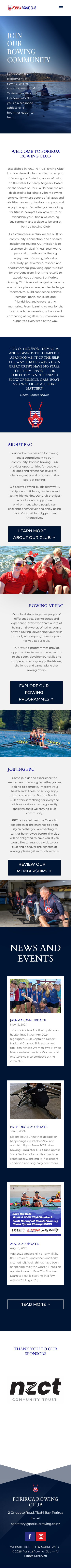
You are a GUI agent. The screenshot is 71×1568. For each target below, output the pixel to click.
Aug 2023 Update (24, 1244)
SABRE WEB (50, 1547)
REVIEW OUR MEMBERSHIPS (32, 867)
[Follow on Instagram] (41, 1536)
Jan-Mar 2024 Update (28, 1020)
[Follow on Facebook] (30, 1536)
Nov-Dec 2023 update (29, 1127)
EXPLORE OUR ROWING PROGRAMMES (34, 692)
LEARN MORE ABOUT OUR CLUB (32, 534)
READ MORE (33, 1304)
